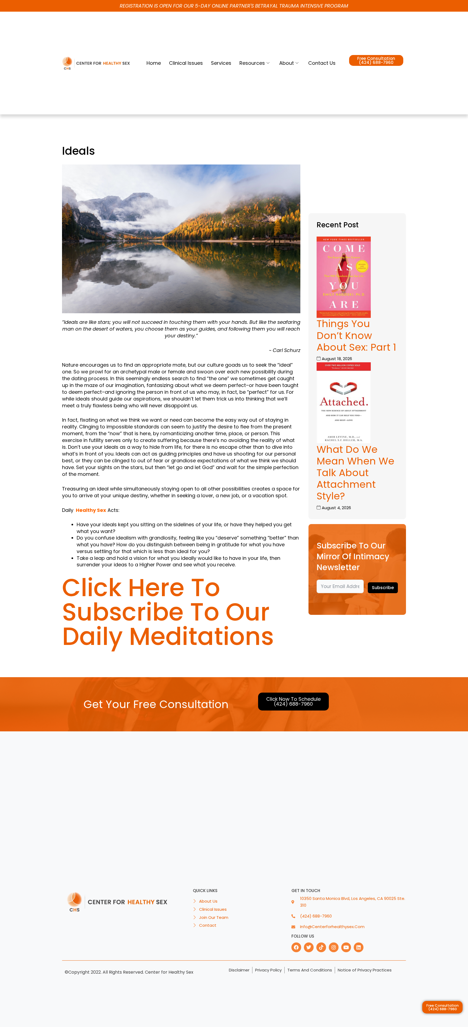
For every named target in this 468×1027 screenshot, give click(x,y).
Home (154, 63)
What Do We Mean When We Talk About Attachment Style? (355, 473)
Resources (252, 63)
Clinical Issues (186, 63)
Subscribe (383, 587)
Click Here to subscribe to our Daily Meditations (168, 612)
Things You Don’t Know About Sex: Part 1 (356, 335)
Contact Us (322, 63)
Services (221, 63)
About (286, 63)
